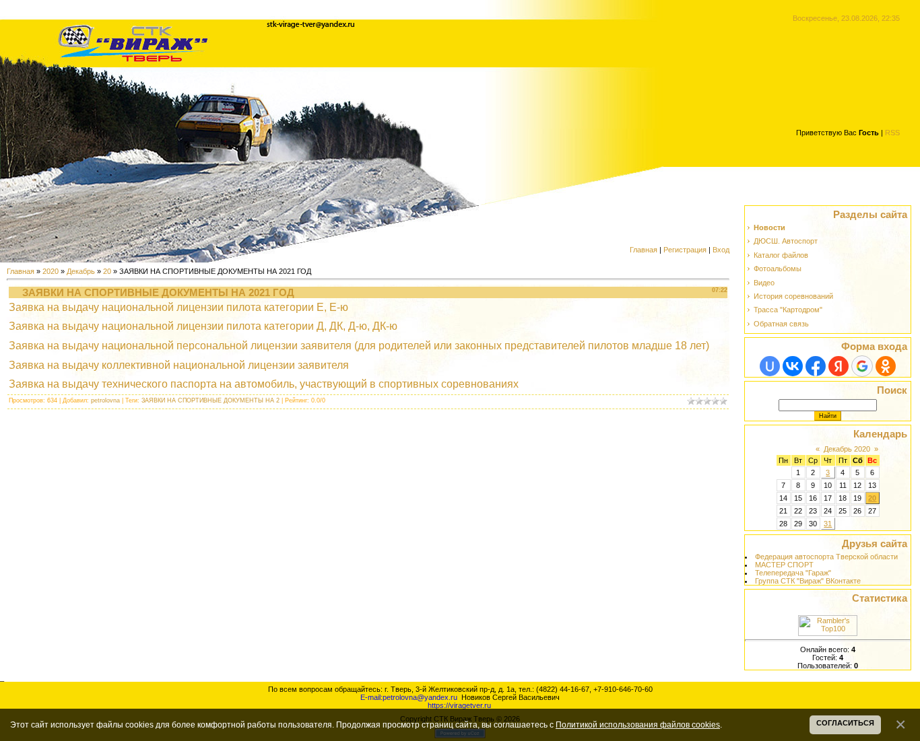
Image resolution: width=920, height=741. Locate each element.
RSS (892, 133)
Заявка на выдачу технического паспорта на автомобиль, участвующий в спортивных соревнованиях (264, 384)
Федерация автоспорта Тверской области (826, 557)
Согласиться (845, 723)
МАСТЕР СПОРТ (784, 565)
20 (107, 271)
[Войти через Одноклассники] (886, 366)
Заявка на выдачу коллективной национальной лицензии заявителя (179, 365)
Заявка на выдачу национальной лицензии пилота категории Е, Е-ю (178, 307)
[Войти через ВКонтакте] (793, 366)
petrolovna (105, 400)
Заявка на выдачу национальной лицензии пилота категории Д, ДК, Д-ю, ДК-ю (203, 326)
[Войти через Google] (862, 366)
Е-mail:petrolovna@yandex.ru (408, 697)
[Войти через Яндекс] (838, 366)
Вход (721, 250)
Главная (643, 250)
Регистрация (685, 250)
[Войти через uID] (770, 366)
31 (828, 524)
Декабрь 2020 (847, 449)
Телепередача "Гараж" (793, 573)
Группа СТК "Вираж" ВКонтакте (808, 581)
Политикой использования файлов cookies (638, 724)
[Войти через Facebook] (816, 366)
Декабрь (81, 271)
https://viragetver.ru (459, 705)
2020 (50, 271)
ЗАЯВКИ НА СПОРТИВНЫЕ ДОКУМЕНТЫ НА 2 (210, 400)
